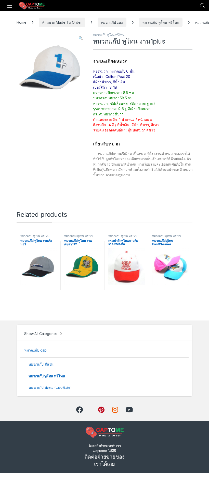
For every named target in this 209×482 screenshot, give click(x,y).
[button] (81, 38)
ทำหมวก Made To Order (62, 22)
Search (202, 5)
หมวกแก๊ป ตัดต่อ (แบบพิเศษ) (50, 387)
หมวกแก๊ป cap (112, 22)
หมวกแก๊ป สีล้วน (41, 364)
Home (21, 22)
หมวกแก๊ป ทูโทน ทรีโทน (160, 22)
